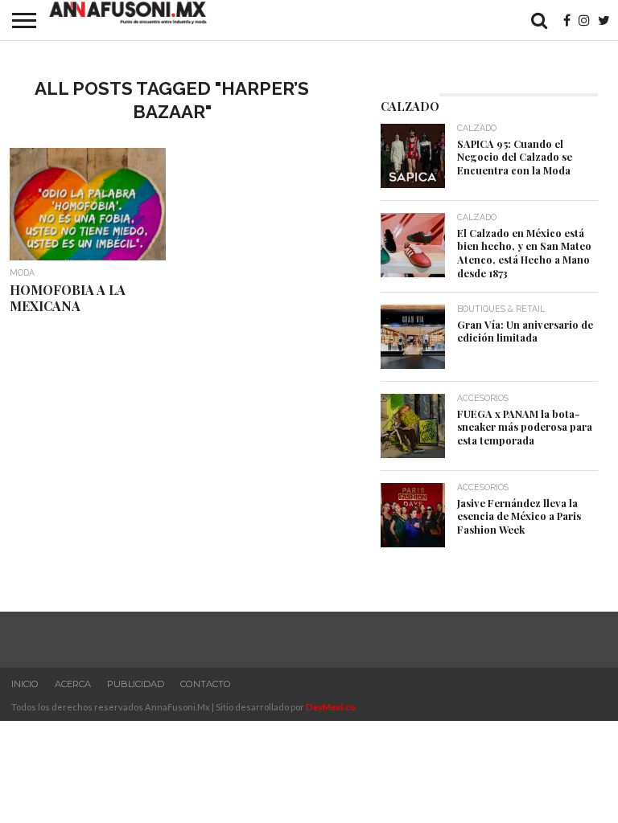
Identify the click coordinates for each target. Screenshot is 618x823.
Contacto (205, 684)
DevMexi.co (331, 707)
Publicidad (135, 684)
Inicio (25, 684)
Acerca (73, 684)
